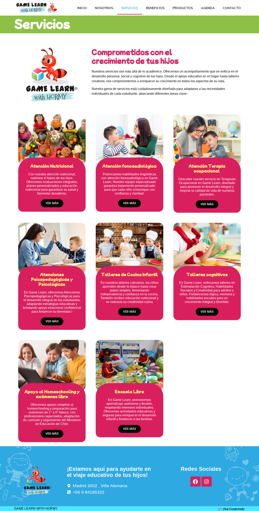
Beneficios (155, 8)
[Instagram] (207, 481)
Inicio (82, 8)
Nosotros (104, 8)
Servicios (129, 8)
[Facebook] (195, 481)
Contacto (232, 8)
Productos (183, 8)
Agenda (208, 8)
